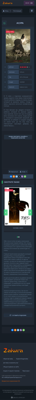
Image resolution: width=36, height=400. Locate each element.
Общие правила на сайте (11, 367)
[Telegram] (16, 176)
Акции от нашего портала (11, 371)
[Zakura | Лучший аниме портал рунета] (7, 3)
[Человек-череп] (18, 206)
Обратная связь (8, 359)
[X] (19, 176)
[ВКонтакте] (11, 176)
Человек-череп (18, 228)
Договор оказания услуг (10, 363)
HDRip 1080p (10, 32)
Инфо (23, 172)
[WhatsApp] (25, 176)
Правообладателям (22, 359)
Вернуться (14, 172)
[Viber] (22, 176)
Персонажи (26, 371)
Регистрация (17, 11)
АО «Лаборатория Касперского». (12, 377)
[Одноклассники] (14, 176)
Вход (6, 11)
